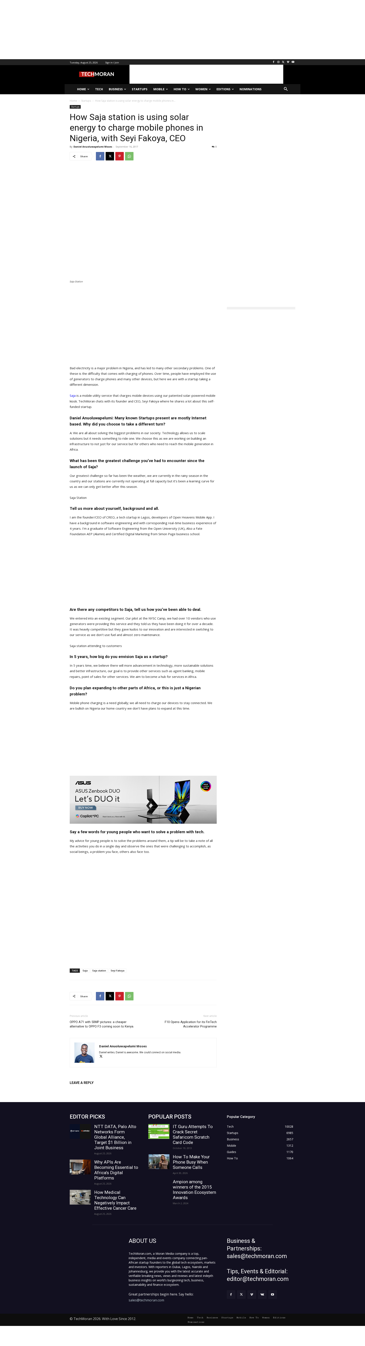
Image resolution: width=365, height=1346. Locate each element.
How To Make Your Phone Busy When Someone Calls (191, 1162)
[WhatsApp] (129, 156)
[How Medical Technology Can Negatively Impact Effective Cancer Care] (80, 1197)
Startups (75, 106)
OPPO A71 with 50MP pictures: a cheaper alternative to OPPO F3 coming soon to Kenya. (102, 1024)
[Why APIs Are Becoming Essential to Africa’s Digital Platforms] (80, 1167)
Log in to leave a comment (88, 1090)
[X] (283, 62)
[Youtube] (292, 62)
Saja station (99, 970)
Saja (73, 395)
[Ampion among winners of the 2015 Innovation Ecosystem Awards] (158, 1186)
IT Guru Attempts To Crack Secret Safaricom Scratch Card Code (193, 1134)
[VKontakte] (262, 1294)
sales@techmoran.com (146, 1300)
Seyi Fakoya (117, 970)
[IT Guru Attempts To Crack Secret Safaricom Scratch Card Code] (158, 1131)
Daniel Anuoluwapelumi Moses (93, 146)
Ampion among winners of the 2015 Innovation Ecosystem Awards (194, 1189)
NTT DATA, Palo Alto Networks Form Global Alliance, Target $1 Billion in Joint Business (115, 1137)
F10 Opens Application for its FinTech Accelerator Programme (191, 1024)
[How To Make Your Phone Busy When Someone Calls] (158, 1161)
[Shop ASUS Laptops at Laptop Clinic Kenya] (143, 800)
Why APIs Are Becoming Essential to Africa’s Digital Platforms (116, 1170)
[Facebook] (273, 62)
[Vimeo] (288, 62)
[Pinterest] (119, 156)
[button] (286, 89)
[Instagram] (278, 62)
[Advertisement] (126, 29)
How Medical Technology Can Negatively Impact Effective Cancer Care (115, 1200)
